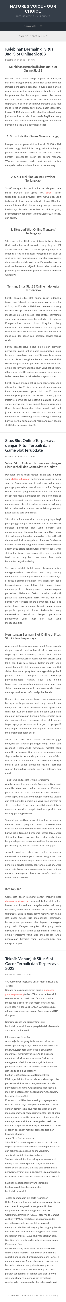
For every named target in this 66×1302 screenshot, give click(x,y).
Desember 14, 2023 (15, 456)
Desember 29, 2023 (15, 60)
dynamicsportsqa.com (17, 901)
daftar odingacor (20, 478)
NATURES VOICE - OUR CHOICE (33, 9)
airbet (49, 192)
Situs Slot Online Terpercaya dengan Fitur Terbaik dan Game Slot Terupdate (30, 445)
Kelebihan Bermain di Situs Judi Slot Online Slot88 (29, 51)
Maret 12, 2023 (13, 974)
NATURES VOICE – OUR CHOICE (33, 1295)
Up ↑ (55, 1295)
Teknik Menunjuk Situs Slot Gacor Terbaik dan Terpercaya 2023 (32, 963)
